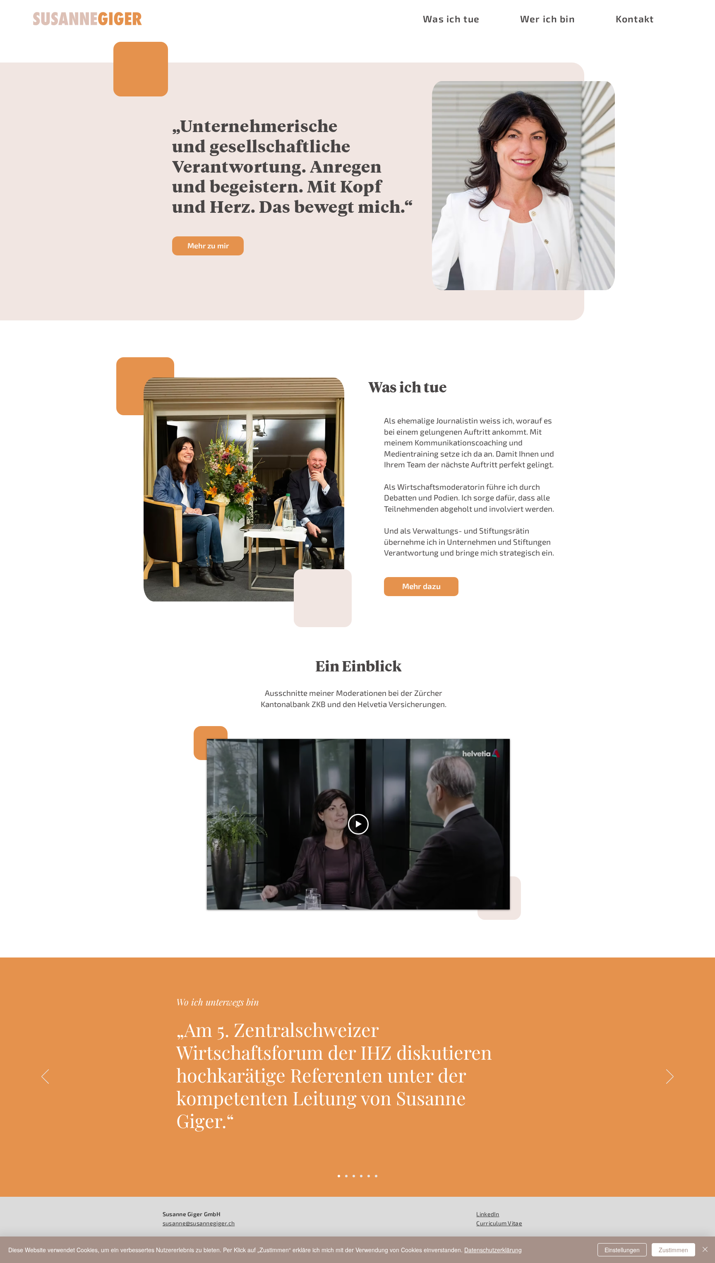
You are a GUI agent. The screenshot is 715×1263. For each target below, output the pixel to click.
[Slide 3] (354, 1176)
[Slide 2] (346, 1176)
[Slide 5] (368, 1176)
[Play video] (358, 824)
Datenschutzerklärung (493, 1250)
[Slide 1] (339, 1176)
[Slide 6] (376, 1176)
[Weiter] (670, 1077)
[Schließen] (705, 1249)
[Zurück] (45, 1077)
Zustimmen (673, 1250)
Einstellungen (622, 1250)
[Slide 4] (361, 1176)
